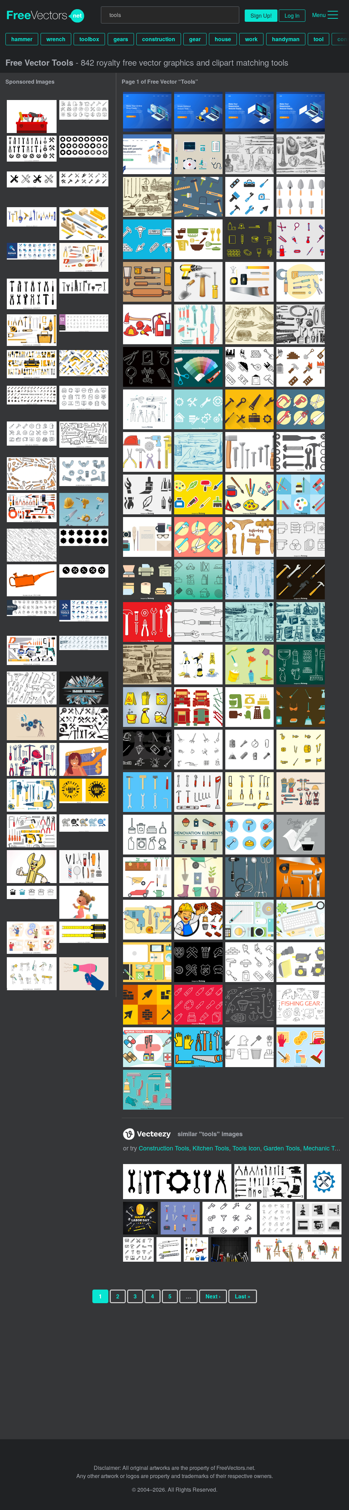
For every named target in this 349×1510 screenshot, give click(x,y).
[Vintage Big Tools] (300, 622)
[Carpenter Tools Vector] (147, 920)
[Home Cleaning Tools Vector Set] (300, 1047)
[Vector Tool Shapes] (300, 452)
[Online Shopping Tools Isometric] (147, 112)
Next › (213, 1296)
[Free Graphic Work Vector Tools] (249, 920)
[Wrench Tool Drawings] (249, 579)
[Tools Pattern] (198, 197)
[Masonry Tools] (300, 197)
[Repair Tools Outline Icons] (198, 622)
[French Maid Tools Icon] (300, 707)
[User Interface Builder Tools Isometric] (249, 112)
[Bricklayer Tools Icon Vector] (249, 367)
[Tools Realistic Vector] (300, 877)
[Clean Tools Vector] (300, 664)
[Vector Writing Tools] (147, 537)
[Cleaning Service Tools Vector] (147, 707)
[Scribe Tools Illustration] (300, 834)
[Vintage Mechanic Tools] (300, 324)
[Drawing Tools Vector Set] (249, 494)
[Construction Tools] (147, 239)
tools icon (246, 1147)
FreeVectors (46, 16)
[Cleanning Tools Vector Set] (249, 664)
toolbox (89, 39)
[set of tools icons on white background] (83, 187)
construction (158, 39)
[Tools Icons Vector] (249, 409)
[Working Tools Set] (249, 792)
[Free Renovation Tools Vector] (198, 834)
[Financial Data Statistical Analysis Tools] (198, 112)
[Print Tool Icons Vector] (300, 537)
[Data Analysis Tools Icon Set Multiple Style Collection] (83, 830)
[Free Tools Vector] (147, 409)
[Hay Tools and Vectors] (249, 324)
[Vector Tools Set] (300, 409)
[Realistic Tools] (198, 282)
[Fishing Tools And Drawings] (249, 622)
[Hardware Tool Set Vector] (198, 792)
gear (195, 39)
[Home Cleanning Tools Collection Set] (147, 1090)
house (223, 39)
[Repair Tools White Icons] (147, 622)
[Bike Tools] (198, 324)
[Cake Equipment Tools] (249, 707)
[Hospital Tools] (198, 154)
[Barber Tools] (300, 239)
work (251, 39)
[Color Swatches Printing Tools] (198, 367)
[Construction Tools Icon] (249, 834)
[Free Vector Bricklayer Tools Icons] (147, 1005)
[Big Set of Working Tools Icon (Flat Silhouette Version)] (32, 402)
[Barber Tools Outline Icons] (147, 367)
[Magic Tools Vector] (147, 749)
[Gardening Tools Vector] (198, 877)
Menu (319, 15)
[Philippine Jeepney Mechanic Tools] (198, 707)
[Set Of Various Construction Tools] (32, 366)
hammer (21, 39)
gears (120, 39)
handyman (286, 39)
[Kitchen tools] (198, 239)
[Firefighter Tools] (147, 324)
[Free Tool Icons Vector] (249, 452)
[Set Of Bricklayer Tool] (300, 367)
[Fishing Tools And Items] (198, 452)
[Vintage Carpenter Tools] (147, 664)
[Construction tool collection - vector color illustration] (32, 830)
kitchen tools (211, 1147)
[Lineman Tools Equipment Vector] (300, 792)
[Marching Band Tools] (300, 749)
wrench (55, 39)
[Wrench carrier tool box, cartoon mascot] (32, 866)
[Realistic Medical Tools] (249, 877)
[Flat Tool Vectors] (147, 792)
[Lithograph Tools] (147, 282)
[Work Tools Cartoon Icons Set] (198, 1047)
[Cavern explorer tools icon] (249, 749)
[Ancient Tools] (300, 154)
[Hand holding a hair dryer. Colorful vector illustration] (83, 973)
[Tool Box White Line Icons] (198, 962)
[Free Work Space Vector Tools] (300, 920)
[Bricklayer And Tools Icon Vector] (198, 920)
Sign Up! (261, 15)
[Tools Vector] (300, 282)
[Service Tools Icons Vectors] (198, 409)
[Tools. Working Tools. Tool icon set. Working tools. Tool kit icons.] (83, 580)
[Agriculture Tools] (147, 197)
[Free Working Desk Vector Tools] (147, 962)
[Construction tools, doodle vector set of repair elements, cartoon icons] (32, 473)
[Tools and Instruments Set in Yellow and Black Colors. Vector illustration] (32, 330)
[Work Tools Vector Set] (300, 579)
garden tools (281, 1147)
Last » (243, 1296)
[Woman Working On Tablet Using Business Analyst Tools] (147, 154)
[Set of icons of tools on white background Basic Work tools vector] (83, 723)
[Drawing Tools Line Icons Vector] (198, 1005)
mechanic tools (324, 1147)
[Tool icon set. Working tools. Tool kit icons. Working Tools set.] (32, 295)
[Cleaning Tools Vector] (198, 664)
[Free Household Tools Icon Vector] (249, 1047)
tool (318, 39)
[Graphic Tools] (249, 239)
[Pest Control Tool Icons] (198, 579)
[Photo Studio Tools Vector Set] (300, 962)
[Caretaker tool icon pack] (147, 834)
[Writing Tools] (249, 154)
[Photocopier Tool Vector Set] (147, 579)
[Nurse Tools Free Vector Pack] (147, 1047)
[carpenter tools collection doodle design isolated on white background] (32, 687)
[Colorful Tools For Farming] (147, 877)
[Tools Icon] (249, 197)
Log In (292, 15)
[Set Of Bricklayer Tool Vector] (249, 962)
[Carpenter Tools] (249, 282)
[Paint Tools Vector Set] (198, 494)
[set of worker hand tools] (32, 759)
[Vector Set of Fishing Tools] (249, 1005)
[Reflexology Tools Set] (249, 537)
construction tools (164, 1147)
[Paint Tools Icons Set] (147, 494)
